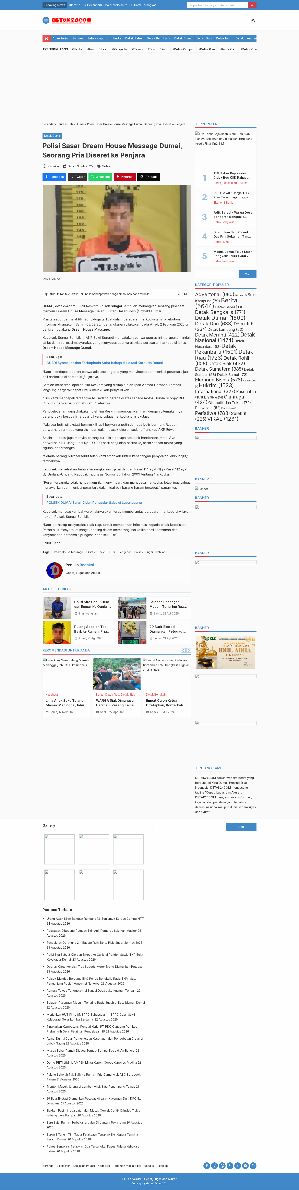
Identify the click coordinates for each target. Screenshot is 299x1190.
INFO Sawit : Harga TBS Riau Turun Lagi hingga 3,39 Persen (231, 197)
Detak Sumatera (219, 369)
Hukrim (243, 183)
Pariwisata (207, 408)
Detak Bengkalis (158, 38)
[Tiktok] (237, 1165)
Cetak (106, 166)
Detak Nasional (225, 337)
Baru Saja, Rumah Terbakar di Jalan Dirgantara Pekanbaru (86, 1122)
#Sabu (103, 49)
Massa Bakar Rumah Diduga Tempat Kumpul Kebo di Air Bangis (91, 1050)
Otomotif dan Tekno (229, 402)
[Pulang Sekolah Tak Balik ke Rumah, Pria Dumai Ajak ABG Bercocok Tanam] (57, 632)
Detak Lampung (247, 38)
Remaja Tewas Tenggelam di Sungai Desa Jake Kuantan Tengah (91, 990)
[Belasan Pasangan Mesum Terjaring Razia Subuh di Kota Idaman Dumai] (132, 608)
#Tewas (137, 49)
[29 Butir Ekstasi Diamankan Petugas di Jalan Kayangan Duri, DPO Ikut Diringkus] (132, 632)
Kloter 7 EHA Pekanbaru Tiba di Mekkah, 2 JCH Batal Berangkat (112, 5)
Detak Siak (226, 363)
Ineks (102, 552)
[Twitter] (230, 1165)
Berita (116, 38)
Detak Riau (230, 183)
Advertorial (61, 38)
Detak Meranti (217, 335)
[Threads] (222, 1165)
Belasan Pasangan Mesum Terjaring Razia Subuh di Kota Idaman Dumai (96, 1002)
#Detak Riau (206, 49)
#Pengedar (119, 49)
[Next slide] (189, 650)
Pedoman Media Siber (127, 1165)
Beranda (48, 1165)
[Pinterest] (253, 1165)
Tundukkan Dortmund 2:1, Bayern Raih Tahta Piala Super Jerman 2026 (94, 943)
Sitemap (162, 1165)
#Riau (90, 49)
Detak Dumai (183, 38)
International (215, 391)
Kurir (112, 552)
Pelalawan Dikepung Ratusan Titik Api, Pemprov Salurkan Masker (92, 931)
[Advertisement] (149, 87)
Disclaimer (63, 1165)
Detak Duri (204, 38)
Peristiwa (152, 694)
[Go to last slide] (183, 650)
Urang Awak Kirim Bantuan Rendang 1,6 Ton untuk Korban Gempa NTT (96, 919)
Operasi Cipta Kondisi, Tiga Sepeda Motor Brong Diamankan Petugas (95, 967)
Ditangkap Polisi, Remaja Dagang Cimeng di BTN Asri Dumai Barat (116, 705)
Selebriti (60, 694)
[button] (252, 5)
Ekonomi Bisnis (223, 202)
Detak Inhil (223, 38)
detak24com (65, 306)
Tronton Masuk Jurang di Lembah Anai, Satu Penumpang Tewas (91, 1086)
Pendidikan (229, 408)
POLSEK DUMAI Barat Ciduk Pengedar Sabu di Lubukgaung (94, 503)
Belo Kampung (97, 38)
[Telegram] (245, 1165)
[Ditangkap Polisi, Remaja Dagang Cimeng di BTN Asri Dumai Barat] (117, 674)
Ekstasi (90, 552)
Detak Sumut (232, 374)
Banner (78, 38)
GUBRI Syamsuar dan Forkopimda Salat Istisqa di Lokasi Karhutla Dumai (104, 363)
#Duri (151, 49)
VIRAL (71, 694)
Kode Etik (104, 1165)
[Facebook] (206, 1165)
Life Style (213, 397)
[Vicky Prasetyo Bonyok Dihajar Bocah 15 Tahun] (67, 674)
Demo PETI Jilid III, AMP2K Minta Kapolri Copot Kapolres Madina (92, 1062)
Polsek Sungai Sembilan (149, 552)
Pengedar (125, 552)
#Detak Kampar (183, 49)
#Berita (77, 49)
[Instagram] (214, 1165)
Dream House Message (68, 552)
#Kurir (164, 49)
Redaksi (87, 565)
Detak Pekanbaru (216, 349)
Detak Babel (134, 38)
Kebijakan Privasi (84, 1165)
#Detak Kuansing (251, 49)
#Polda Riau (227, 49)
